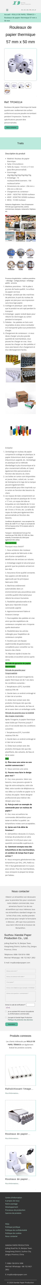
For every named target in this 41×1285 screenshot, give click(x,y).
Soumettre (11, 1024)
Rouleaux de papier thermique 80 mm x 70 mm (20, 1135)
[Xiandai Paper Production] (21, 3)
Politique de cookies (13, 1233)
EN (22, 10)
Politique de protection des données (20, 1020)
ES (24, 10)
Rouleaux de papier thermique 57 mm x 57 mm (20, 1180)
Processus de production (15, 1210)
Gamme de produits (13, 1213)
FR (30, 10)
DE (27, 10)
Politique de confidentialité (16, 1230)
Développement (11, 1207)
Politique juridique (12, 1227)
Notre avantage (11, 1204)
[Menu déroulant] (7, 10)
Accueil (7, 14)
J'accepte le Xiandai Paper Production (20, 1019)
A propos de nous (12, 1201)
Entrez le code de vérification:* (15, 1005)
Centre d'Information (13, 1197)
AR (33, 10)
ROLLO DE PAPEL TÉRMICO (23, 14)
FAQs (7, 1224)
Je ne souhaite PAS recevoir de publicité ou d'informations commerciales (21, 1012)
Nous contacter (11, 127)
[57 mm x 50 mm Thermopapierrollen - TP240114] (7, 85)
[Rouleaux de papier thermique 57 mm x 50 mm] (20, 64)
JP (35, 10)
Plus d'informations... (12, 1093)
